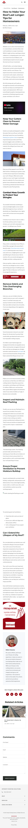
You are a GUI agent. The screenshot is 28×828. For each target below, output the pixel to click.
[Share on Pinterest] (20, 694)
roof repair (20, 351)
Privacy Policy (14, 824)
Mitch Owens (8, 28)
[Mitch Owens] (12, 641)
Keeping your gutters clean (10, 137)
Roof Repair (14, 8)
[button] (25, 715)
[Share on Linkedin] (11, 694)
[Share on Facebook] (7, 694)
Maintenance (21, 8)
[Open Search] (22, 2)
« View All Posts (6, 8)
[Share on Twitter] (16, 694)
